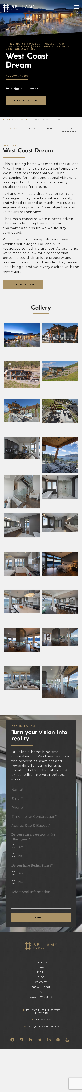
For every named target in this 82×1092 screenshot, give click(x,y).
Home (6, 119)
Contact (41, 982)
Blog (41, 977)
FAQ (41, 992)
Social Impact (41, 987)
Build (50, 128)
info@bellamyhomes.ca (44, 1026)
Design (31, 128)
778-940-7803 (43, 1019)
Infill (41, 972)
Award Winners (41, 997)
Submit (41, 917)
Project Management (70, 130)
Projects (22, 119)
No (20, 856)
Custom (41, 967)
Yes (20, 847)
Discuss (12, 128)
